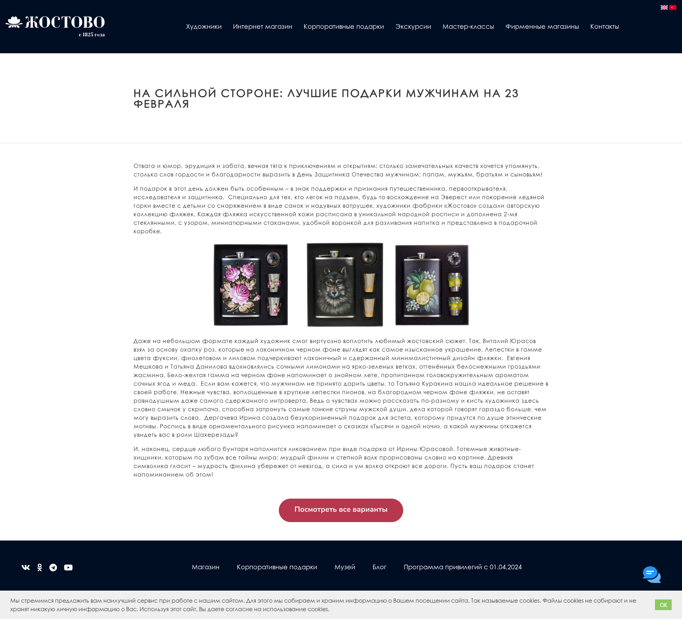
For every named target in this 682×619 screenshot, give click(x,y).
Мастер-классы (468, 26)
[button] (332, 610)
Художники (204, 26)
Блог (379, 567)
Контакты (604, 26)
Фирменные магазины (542, 26)
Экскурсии (413, 26)
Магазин (206, 567)
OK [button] (663, 605)
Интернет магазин (262, 26)
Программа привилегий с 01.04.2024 (463, 567)
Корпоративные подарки (344, 26)
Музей (345, 567)
